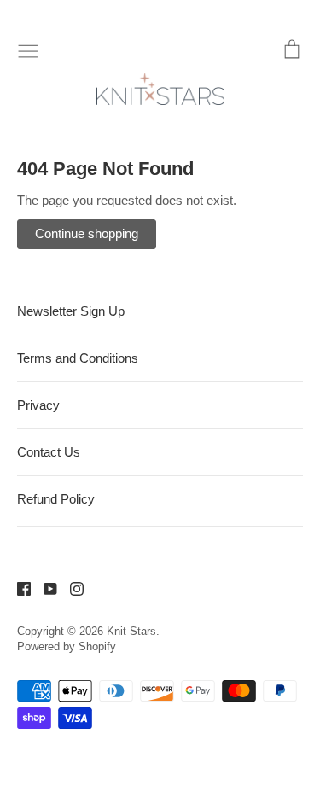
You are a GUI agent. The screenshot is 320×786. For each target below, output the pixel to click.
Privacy (38, 405)
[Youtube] (44, 587)
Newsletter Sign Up (71, 311)
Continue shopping (86, 233)
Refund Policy (56, 499)
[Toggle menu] (28, 49)
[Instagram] (70, 587)
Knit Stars (131, 631)
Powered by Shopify (66, 646)
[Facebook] (17, 587)
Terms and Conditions (77, 358)
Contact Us (48, 452)
